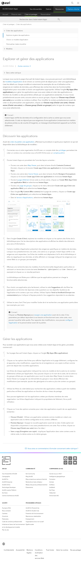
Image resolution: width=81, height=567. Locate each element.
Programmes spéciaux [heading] (33, 503)
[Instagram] (70, 463)
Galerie (48, 9)
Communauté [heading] (30, 468)
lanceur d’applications (25, 197)
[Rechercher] (72, 3)
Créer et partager (31, 14)
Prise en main (16, 14)
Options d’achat (73, 9)
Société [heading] (4, 503)
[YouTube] (75, 463)
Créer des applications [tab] (14, 31)
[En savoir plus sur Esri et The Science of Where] (6, 461)
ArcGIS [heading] (4, 468)
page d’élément (24, 180)
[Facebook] (65, 458)
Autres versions (23, 66)
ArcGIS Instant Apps (10, 9)
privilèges (62, 150)
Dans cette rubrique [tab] (13, 73)
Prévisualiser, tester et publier (16, 44)
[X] (70, 458)
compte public (58, 153)
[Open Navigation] (78, 3)
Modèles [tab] (9, 49)
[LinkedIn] (75, 458)
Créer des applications (23, 24)
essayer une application (43, 315)
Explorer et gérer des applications (17, 35)
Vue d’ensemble (36, 9)
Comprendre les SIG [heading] (56, 468)
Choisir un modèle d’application (17, 40)
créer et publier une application (22, 142)
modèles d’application (13, 82)
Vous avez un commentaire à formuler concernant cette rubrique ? (53, 449)
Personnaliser (46, 14)
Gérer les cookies (62, 550)
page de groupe (26, 186)
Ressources (59, 9)
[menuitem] (14, 473)
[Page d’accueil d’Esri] (5, 3)
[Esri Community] (65, 463)
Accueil (5, 14)
